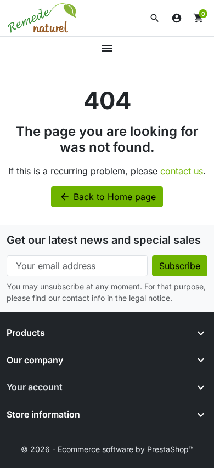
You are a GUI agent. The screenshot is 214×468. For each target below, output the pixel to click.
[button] (155, 18)
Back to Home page (107, 196)
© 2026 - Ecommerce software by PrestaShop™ (107, 449)
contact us (181, 170)
